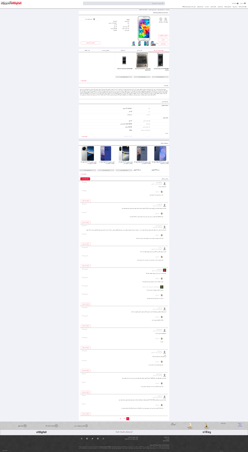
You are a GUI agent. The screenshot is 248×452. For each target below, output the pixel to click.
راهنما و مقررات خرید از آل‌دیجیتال (131, 439)
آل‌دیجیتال (167, 9)
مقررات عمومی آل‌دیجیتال (133, 437)
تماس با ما (167, 439)
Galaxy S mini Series (143, 9)
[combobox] (123, 4)
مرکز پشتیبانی (166, 437)
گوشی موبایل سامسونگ (152, 9)
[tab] (133, 43)
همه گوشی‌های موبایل (161, 9)
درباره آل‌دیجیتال (166, 440)
